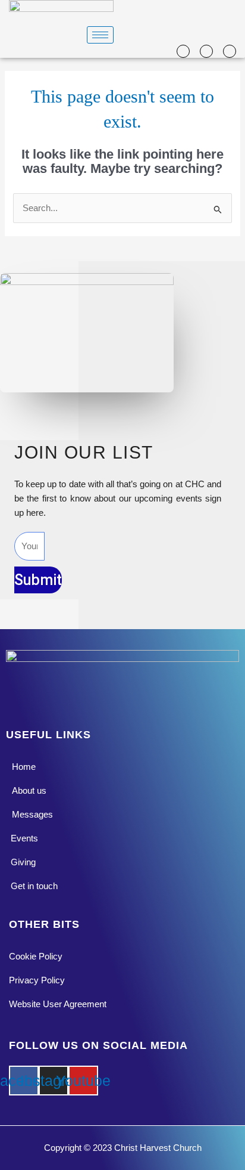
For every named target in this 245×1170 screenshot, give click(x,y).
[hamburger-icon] (100, 35)
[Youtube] (229, 51)
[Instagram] (206, 51)
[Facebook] (183, 51)
